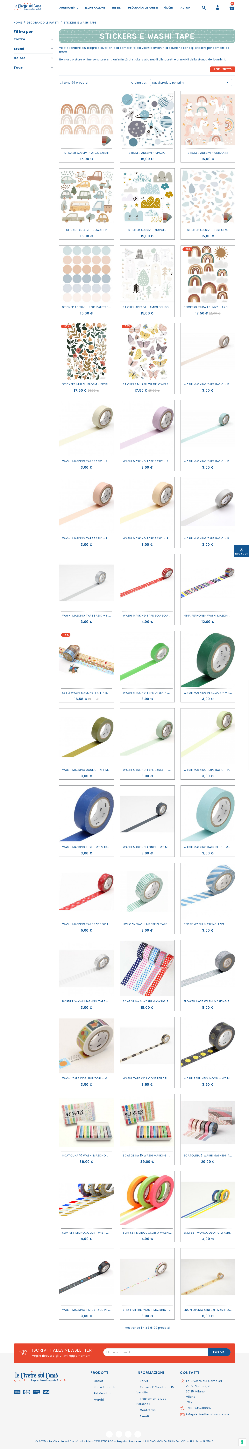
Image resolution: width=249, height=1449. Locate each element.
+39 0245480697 (199, 1408)
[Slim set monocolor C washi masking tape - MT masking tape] (208, 1199)
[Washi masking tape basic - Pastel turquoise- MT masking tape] (208, 428)
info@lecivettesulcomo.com (207, 1414)
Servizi (144, 1381)
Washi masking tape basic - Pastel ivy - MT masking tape (167, 770)
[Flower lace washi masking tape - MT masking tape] (208, 968)
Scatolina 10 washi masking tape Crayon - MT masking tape (170, 1155)
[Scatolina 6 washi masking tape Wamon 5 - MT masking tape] (208, 1122)
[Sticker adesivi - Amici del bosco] (147, 274)
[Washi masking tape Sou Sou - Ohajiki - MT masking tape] (147, 582)
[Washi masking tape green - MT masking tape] (147, 659)
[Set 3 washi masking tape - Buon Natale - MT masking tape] (86, 659)
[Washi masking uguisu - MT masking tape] (86, 737)
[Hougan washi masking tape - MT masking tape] (147, 891)
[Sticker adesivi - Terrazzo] (208, 197)
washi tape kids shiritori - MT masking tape (96, 1078)
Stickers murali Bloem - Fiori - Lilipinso (93, 384)
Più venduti (102, 1393)
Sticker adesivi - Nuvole (147, 230)
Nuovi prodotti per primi (191, 82)
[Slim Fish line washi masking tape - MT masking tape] (147, 1277)
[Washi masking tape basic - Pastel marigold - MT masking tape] (147, 505)
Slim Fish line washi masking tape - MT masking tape (163, 1310)
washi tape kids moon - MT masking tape (216, 1078)
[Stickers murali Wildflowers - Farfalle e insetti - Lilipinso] (147, 351)
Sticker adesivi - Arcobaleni (86, 153)
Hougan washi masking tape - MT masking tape (160, 924)
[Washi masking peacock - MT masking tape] (208, 659)
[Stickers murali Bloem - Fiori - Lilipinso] (86, 351)
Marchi (99, 1400)
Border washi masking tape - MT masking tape (98, 1001)
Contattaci (148, 1410)
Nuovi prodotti (104, 1387)
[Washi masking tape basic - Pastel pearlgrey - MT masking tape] (208, 505)
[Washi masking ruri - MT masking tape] (86, 814)
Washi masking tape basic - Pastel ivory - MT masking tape (108, 461)
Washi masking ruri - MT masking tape (92, 847)
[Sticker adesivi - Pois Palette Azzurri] (86, 274)
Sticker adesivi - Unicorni (208, 153)
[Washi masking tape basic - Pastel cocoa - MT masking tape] (208, 351)
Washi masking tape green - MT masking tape (158, 693)
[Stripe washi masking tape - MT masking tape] (208, 891)
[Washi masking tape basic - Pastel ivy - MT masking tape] (147, 737)
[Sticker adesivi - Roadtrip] (86, 197)
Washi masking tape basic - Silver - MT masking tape (103, 616)
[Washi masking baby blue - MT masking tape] (208, 814)
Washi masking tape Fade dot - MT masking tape (100, 924)
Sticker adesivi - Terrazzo (208, 230)
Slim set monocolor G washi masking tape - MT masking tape (172, 1233)
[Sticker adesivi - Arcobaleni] (86, 119)
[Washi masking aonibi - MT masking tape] (147, 814)
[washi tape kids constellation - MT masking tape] (147, 1045)
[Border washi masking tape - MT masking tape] (86, 968)
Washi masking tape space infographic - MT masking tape (107, 1310)
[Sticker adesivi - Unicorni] (208, 119)
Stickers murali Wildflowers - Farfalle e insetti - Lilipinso (169, 384)
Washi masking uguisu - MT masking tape (94, 770)
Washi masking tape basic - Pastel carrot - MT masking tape (110, 538)
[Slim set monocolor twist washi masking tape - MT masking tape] (86, 1199)
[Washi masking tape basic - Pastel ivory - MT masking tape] (86, 428)
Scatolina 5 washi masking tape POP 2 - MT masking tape (168, 1001)
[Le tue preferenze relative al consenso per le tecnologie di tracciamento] (242, 1442)
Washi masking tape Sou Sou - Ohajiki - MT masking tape (167, 616)
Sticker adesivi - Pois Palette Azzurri (91, 307)
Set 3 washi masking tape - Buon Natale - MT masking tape (108, 693)
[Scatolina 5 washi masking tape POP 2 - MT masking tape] (147, 968)
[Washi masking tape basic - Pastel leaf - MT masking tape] (208, 737)
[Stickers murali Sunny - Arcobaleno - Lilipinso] (208, 274)
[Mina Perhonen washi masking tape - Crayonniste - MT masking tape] (208, 582)
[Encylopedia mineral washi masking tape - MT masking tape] (208, 1277)
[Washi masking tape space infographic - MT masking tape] (86, 1277)
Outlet (98, 1381)
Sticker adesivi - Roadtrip (86, 230)
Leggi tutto (223, 69)
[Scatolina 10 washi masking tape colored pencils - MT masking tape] (86, 1122)
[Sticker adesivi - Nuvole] (147, 197)
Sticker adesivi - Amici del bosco (149, 307)
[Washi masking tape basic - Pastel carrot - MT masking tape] (86, 505)
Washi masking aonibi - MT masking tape (154, 847)
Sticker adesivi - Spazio (147, 153)
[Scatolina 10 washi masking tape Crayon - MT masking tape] (147, 1122)
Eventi (144, 1416)
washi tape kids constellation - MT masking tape (162, 1078)
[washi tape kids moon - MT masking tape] (208, 1045)
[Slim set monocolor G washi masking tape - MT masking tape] (147, 1199)
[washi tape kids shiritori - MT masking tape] (86, 1045)
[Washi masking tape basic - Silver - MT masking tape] (86, 582)
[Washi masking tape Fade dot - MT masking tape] (86, 891)
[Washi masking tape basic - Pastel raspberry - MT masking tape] (147, 428)
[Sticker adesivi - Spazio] (147, 119)
